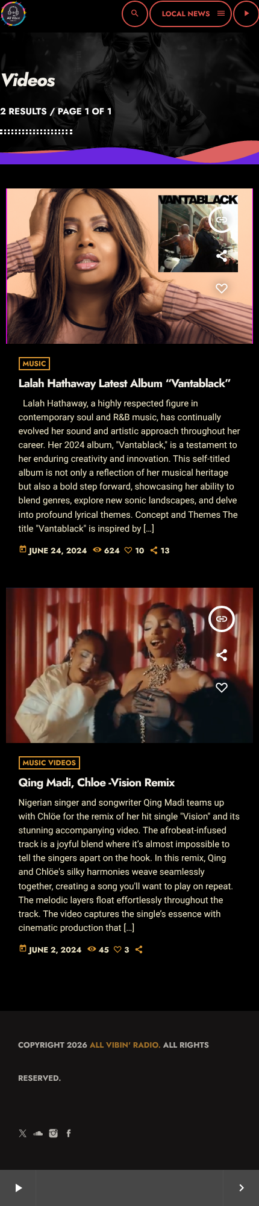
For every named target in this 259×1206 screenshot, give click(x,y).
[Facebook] (68, 1134)
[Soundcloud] (38, 1134)
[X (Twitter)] (23, 1134)
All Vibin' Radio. (125, 1045)
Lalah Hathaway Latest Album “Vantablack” (125, 384)
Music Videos (49, 762)
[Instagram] (53, 1134)
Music (34, 363)
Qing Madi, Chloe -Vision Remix (97, 783)
